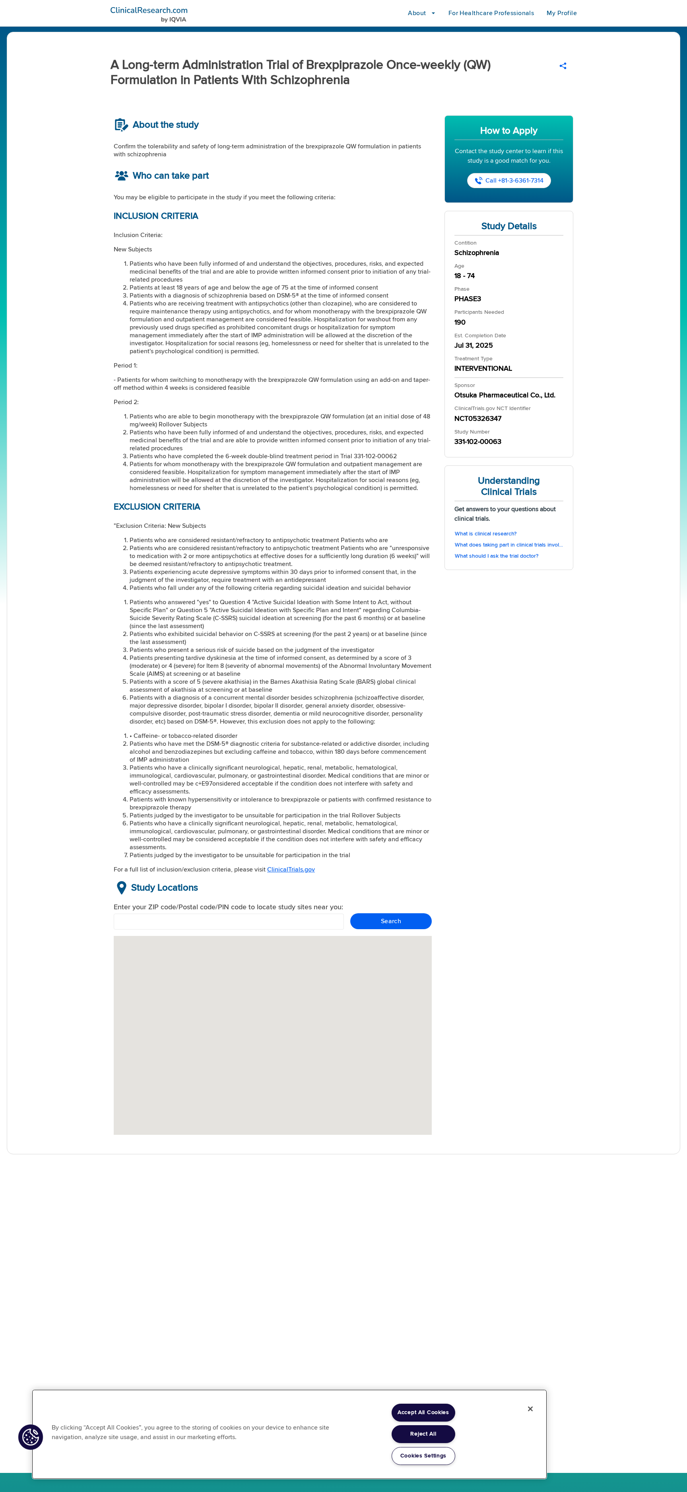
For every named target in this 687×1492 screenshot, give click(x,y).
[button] (30, 1437)
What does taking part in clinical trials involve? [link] (509, 545)
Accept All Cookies (423, 1412)
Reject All (423, 1434)
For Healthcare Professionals (491, 13)
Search (391, 921)
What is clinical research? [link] (485, 533)
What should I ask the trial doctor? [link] (496, 556)
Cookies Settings (423, 1455)
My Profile (562, 13)
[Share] (563, 66)
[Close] (530, 1409)
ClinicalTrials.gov (291, 869)
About (417, 13)
